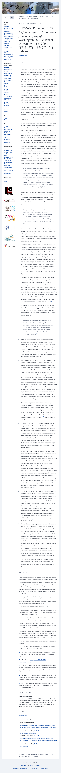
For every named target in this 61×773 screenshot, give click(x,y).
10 (37, 384)
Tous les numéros (6, 110)
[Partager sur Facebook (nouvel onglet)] (19, 24)
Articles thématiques (7, 127)
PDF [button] (40, 23)
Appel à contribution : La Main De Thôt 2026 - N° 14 (8, 158)
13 (33, 487)
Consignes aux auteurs (8, 168)
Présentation (8, 162)
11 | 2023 (36, 735)
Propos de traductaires (7, 140)
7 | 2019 (36, 744)
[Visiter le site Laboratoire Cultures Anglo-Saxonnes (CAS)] (9, 209)
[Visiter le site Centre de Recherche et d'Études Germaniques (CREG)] (9, 218)
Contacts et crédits (7, 180)
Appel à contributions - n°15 (8, 151)
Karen (23, 55)
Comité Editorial (8, 170)
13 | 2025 (36, 731)
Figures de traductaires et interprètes (8, 132)
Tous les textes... (24, 746)
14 (32, 520)
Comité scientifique (7, 172)
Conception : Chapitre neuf (20, 768)
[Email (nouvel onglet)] (23, 24)
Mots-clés (7, 120)
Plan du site (24, 765)
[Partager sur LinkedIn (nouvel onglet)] (21, 24)
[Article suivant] (55, 17)
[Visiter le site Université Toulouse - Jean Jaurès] (9, 245)
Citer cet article (31, 23)
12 (43, 416)
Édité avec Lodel (34, 768)
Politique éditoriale (7, 164)
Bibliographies (8, 129)
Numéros (21, 16)
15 (55, 555)
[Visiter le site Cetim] (9, 200)
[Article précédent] (52, 17)
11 (36, 398)
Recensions (7, 142)
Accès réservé (44, 768)
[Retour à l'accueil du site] (30, 8)
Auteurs (6, 118)
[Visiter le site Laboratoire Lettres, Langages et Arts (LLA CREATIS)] (9, 191)
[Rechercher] (12, 17)
